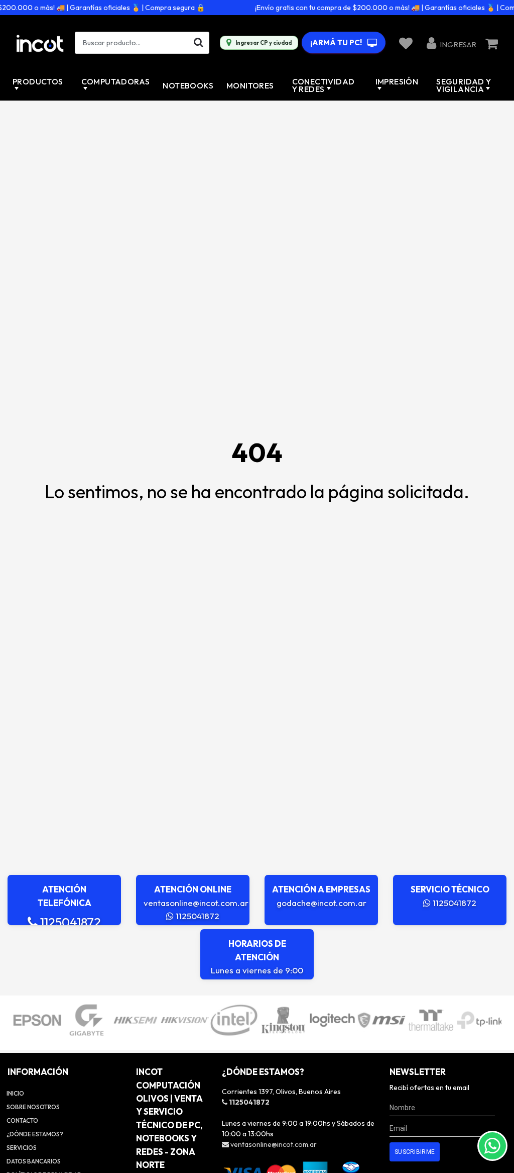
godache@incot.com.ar (321, 902)
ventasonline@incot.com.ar (196, 902)
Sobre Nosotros (33, 1107)
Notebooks (188, 85)
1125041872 (69, 922)
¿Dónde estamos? (35, 1134)
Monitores (250, 85)
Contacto (22, 1120)
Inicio (15, 1093)
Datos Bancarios (34, 1161)
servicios (22, 1147)
